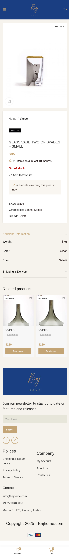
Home (12, 118)
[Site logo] (34, 9)
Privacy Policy (11, 470)
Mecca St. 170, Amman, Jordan (22, 510)
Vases (24, 118)
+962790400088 (13, 503)
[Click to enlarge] (9, 101)
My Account (44, 461)
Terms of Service (13, 477)
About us (42, 468)
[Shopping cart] (65, 9)
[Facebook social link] (6, 440)
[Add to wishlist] (31, 298)
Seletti (38, 209)
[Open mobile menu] (4, 9)
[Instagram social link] (14, 440)
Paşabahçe (11, 334)
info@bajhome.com (15, 496)
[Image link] (35, 381)
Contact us (43, 475)
